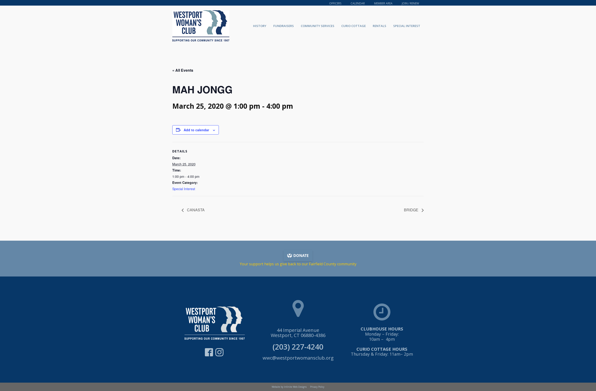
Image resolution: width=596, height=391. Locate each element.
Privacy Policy (317, 386)
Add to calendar (196, 130)
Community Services (317, 26)
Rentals (379, 26)
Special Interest (406, 26)
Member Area (383, 3)
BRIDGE (411, 209)
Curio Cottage (353, 26)
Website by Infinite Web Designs (289, 386)
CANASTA (195, 209)
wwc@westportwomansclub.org (298, 358)
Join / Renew (410, 3)
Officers (335, 3)
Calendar (358, 3)
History (259, 26)
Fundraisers (283, 26)
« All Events (182, 70)
